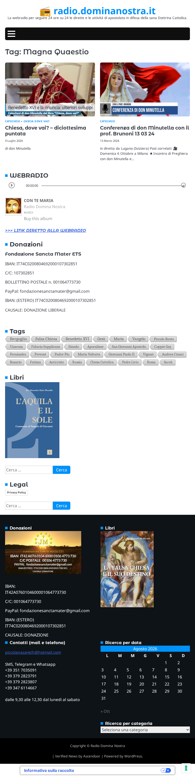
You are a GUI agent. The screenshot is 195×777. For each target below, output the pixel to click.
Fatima (35, 362)
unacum (16, 346)
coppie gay (162, 346)
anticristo (56, 362)
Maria (119, 339)
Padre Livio (130, 362)
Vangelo (138, 339)
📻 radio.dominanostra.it (97, 10)
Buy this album (38, 218)
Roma (151, 362)
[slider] (183, 185)
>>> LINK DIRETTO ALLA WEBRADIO (45, 230)
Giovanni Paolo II (122, 354)
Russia (77, 362)
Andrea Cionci (173, 354)
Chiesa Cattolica (102, 362)
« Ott (105, 711)
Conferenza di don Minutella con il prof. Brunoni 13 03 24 (144, 131)
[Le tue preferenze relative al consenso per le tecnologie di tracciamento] (186, 768)
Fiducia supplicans (45, 346)
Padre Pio (62, 354)
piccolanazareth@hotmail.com (33, 652)
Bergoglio (18, 338)
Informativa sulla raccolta (49, 770)
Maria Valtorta (89, 354)
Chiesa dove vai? (37, 121)
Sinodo (74, 346)
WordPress (133, 756)
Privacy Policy (16, 492)
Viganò (148, 354)
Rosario (16, 362)
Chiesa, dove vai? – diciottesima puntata (45, 131)
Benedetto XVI (77, 338)
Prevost (40, 354)
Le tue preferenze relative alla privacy (119, 770)
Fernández (18, 354)
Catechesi (12, 121)
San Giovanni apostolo (129, 346)
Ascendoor (91, 756)
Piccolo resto (164, 339)
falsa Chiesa (46, 338)
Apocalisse (95, 346)
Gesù (101, 339)
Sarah (168, 362)
